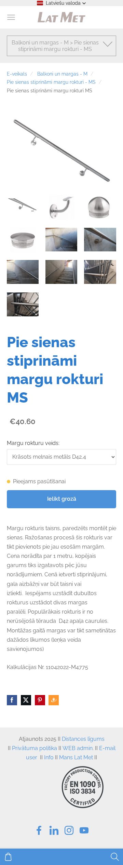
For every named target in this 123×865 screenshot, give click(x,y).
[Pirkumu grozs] (8, 857)
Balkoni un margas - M (62, 74)
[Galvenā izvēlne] (11, 17)
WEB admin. (78, 748)
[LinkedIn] (54, 830)
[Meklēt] (115, 857)
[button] (61, 3)
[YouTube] (84, 830)
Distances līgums (83, 739)
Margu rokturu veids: (33, 443)
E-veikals (17, 74)
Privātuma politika (34, 748)
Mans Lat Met (76, 757)
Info (49, 757)
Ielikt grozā (61, 499)
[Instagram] (69, 830)
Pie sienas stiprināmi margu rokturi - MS (51, 82)
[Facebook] (39, 830)
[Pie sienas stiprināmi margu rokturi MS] (23, 207)
